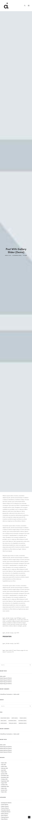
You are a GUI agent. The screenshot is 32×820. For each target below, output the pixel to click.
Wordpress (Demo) (17, 255)
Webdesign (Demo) (23, 723)
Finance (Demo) (23, 718)
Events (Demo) (15, 718)
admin (25, 255)
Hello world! (16, 694)
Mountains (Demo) (12, 720)
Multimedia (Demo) (22, 720)
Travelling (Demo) (13, 723)
